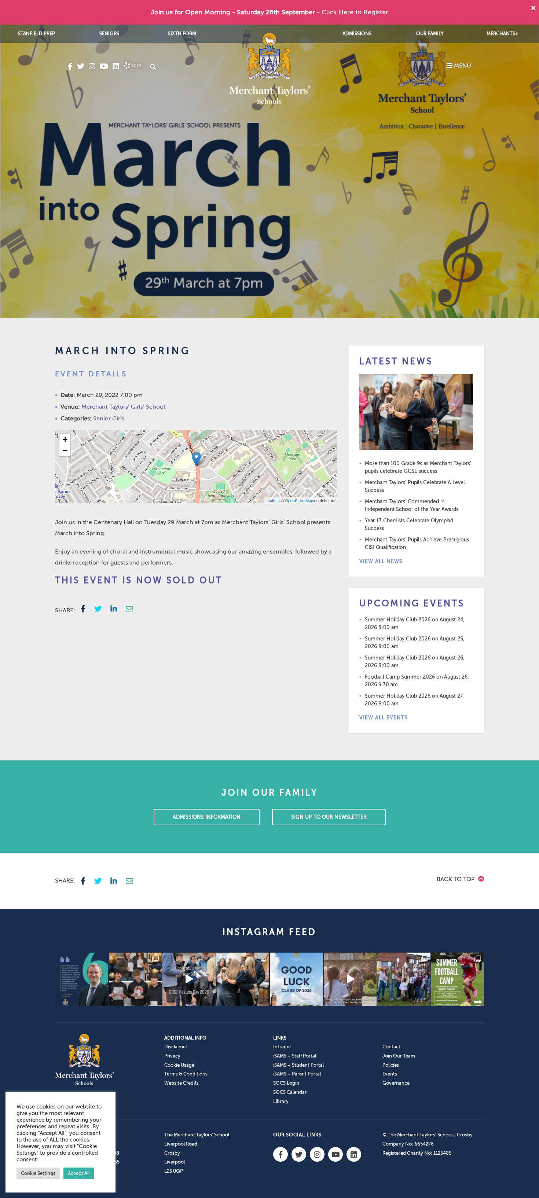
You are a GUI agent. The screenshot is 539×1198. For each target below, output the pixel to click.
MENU (461, 65)
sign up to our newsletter (329, 817)
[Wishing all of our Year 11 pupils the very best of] (296, 979)
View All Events (383, 717)
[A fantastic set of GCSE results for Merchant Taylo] (243, 979)
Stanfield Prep (36, 33)
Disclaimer (175, 1046)
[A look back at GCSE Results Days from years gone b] (403, 979)
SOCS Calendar (290, 1092)
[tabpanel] (269, 171)
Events (389, 1074)
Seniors (109, 33)
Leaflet (271, 500)
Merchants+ (502, 33)
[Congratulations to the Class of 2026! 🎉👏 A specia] (189, 979)
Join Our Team (398, 1056)
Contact (391, 1046)
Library (281, 1101)
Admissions (356, 33)
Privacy (172, 1056)
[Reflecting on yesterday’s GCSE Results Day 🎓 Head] (81, 979)
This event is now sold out (139, 580)
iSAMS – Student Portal (298, 1065)
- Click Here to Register (352, 12)
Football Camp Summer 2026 (400, 677)
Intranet (282, 1046)
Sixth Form (182, 33)
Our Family (430, 33)
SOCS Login (286, 1083)
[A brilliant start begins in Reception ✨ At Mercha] (350, 979)
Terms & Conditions (186, 1074)
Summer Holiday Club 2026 (397, 619)
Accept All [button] (78, 1173)
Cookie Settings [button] (38, 1173)
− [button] (65, 450)
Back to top (456, 879)
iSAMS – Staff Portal (294, 1056)
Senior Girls (108, 418)
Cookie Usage (179, 1065)
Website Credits (181, 1083)
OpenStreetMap (299, 500)
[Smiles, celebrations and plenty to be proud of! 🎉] (135, 979)
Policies (390, 1065)
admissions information (207, 817)
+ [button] (65, 439)
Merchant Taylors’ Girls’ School (123, 406)
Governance (396, 1083)
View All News (381, 561)
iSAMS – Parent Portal (297, 1074)
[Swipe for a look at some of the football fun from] (457, 979)
